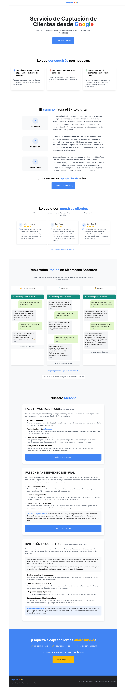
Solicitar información (63, 457)
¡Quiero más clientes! (63, 40)
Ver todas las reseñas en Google (62, 249)
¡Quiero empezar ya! (63, 660)
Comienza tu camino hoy (63, 186)
